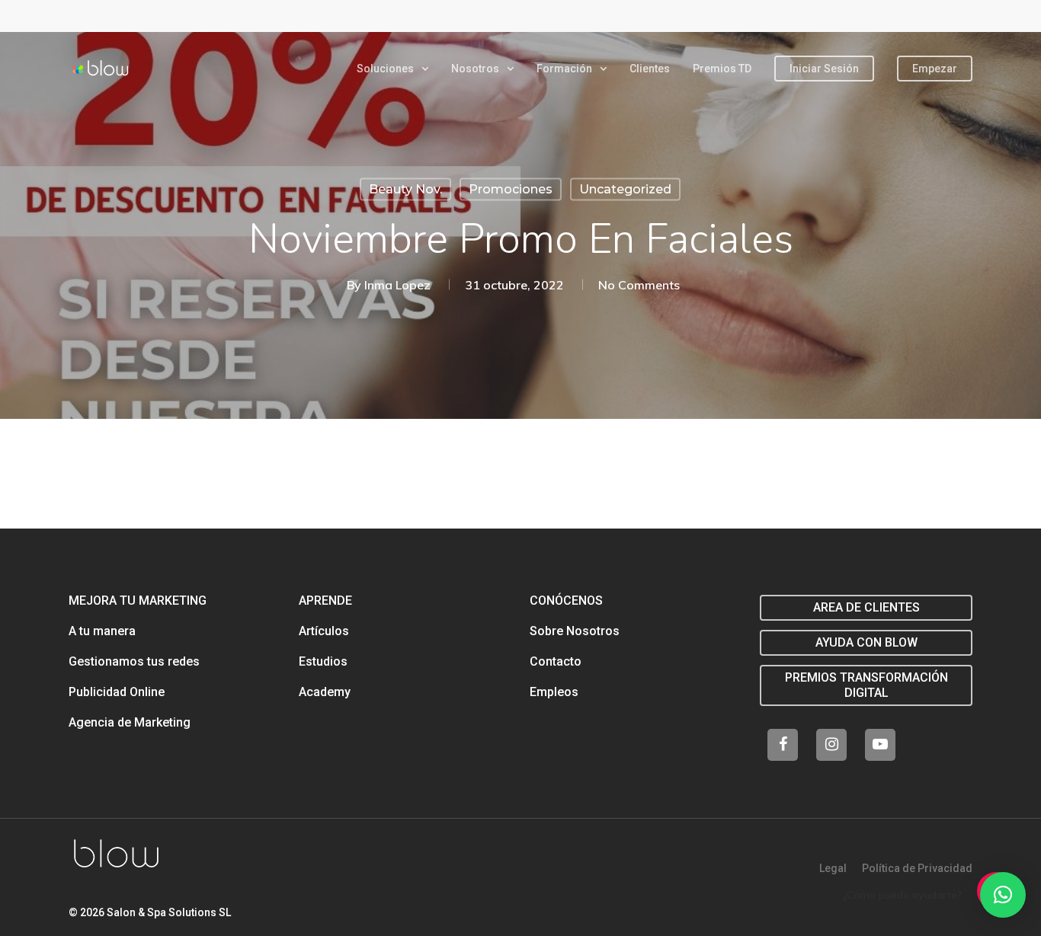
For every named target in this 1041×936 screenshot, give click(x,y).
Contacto (555, 661)
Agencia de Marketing (130, 722)
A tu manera (102, 631)
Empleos (554, 692)
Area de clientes (866, 607)
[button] (1003, 895)
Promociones (511, 189)
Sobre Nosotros (575, 631)
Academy (325, 692)
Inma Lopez (397, 284)
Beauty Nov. (405, 189)
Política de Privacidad (917, 868)
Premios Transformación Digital (866, 685)
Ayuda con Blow (866, 642)
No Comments (639, 284)
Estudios (323, 661)
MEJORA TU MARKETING (138, 600)
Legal (833, 868)
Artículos (324, 631)
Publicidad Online (117, 692)
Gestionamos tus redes (134, 661)
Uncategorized (625, 189)
